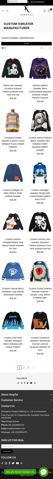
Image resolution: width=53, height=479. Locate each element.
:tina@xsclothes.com (15, 429)
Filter (26, 44)
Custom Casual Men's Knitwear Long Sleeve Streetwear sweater (13, 291)
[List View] (5, 48)
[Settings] (44, 10)
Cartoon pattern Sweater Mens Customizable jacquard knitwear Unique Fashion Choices (40, 91)
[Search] (7, 10)
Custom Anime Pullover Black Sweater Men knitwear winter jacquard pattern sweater (40, 144)
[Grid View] (2, 48)
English (14, 1)
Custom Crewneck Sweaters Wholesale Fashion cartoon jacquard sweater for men (40, 343)
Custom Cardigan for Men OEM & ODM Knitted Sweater (13, 193)
